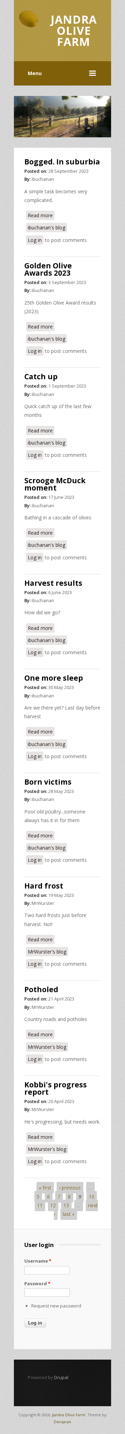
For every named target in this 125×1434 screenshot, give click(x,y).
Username (37, 1261)
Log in (35, 240)
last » (69, 1214)
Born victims (48, 782)
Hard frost (43, 886)
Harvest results (53, 583)
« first (45, 1187)
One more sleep (53, 678)
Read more (41, 215)
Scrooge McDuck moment (54, 484)
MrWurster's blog (47, 951)
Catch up (41, 376)
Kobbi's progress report (55, 1088)
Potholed (41, 989)
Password (37, 1283)
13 (66, 1205)
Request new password (56, 1306)
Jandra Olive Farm (68, 1414)
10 (91, 1196)
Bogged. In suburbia (62, 162)
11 (40, 1205)
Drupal (61, 1377)
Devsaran (62, 1421)
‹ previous (70, 1187)
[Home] (28, 29)
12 (53, 1205)
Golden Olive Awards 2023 (48, 269)
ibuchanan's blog (46, 227)
